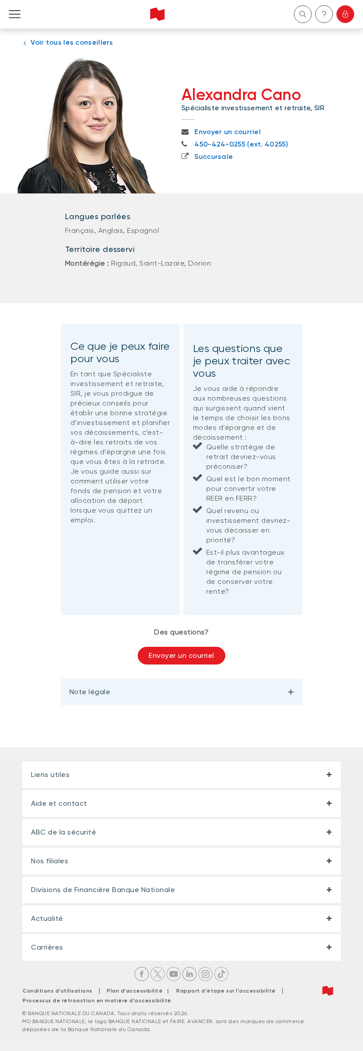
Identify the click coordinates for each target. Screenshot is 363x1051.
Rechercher (303, 14)
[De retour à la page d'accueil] (157, 14)
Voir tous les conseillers (72, 42)
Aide (324, 14)
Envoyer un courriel (181, 655)
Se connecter (345, 14)
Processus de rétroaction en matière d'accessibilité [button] (97, 1000)
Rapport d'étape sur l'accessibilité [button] (226, 991)
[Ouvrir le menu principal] (14, 14)
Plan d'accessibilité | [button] (140, 991)
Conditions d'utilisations (58, 991)
